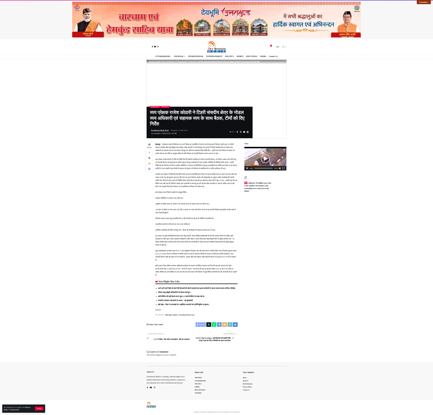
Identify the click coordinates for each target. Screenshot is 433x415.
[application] (265, 159)
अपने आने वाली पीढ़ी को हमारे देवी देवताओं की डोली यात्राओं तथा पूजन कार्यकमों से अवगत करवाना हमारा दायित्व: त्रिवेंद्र (196, 288)
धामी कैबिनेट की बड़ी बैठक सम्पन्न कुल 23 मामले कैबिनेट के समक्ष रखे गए (181, 296)
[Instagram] (158, 46)
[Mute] (280, 168)
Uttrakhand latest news (187, 315)
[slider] (264, 168)
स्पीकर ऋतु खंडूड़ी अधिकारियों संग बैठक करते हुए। (174, 292)
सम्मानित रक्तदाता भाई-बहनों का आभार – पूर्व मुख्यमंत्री (175, 300)
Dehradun (168, 315)
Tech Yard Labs (235, 412)
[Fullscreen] (283, 168)
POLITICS (165, 106)
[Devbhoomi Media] (216, 46)
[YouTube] (155, 46)
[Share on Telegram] (219, 324)
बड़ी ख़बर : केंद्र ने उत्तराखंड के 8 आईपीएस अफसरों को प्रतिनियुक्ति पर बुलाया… (184, 304)
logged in (159, 355)
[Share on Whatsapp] (214, 324)
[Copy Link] (230, 324)
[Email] (244, 132)
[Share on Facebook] (237, 132)
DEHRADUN (155, 106)
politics (175, 315)
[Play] (247, 168)
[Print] (247, 132)
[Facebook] (152, 46)
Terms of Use (15, 409)
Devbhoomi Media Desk (160, 130)
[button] (39, 408)
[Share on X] (240, 132)
